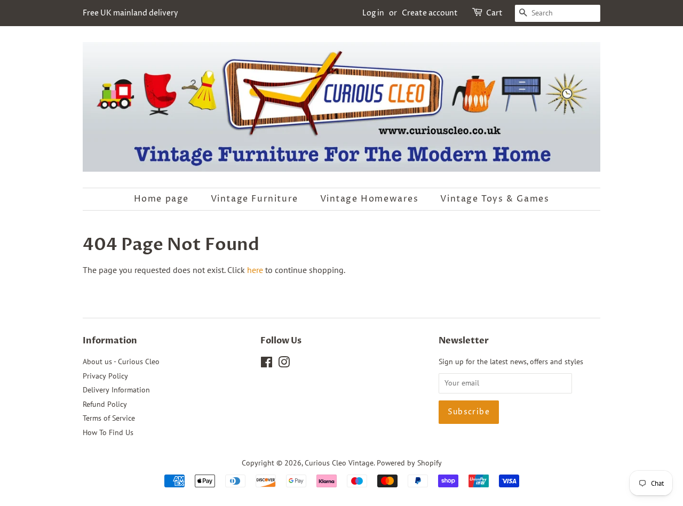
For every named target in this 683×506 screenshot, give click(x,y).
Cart (494, 13)
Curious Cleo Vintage (339, 463)
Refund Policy (105, 404)
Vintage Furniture (254, 199)
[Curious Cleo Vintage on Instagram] (284, 364)
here (255, 269)
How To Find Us (108, 432)
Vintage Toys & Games (494, 199)
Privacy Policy (105, 376)
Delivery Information (116, 390)
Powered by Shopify (409, 463)
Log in (373, 13)
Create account (430, 13)
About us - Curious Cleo (121, 361)
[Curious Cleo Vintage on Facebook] (266, 364)
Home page (161, 199)
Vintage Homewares (369, 199)
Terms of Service (109, 418)
